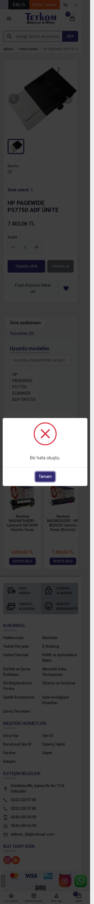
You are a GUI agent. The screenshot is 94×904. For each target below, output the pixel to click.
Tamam (45, 476)
